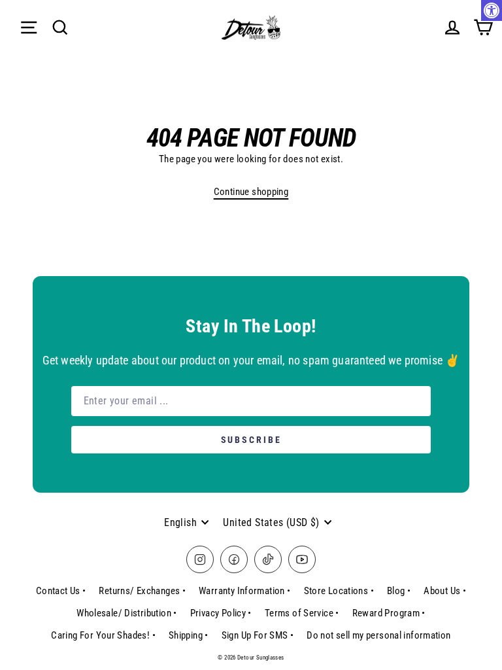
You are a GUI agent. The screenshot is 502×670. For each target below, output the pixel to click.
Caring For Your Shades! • (103, 635)
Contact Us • (61, 591)
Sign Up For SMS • (258, 635)
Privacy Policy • (221, 613)
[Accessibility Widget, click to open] (491, 10)
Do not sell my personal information (378, 635)
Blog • (398, 591)
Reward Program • (389, 613)
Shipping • (189, 635)
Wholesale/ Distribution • (126, 613)
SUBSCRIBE (251, 439)
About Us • (445, 591)
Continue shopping (251, 192)
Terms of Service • (302, 613)
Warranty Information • (244, 591)
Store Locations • (339, 591)
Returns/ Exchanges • (142, 591)
